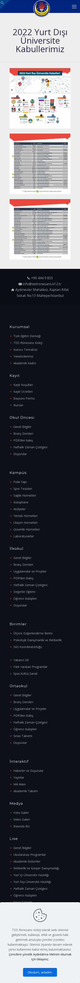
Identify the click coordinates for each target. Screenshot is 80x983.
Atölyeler (19, 509)
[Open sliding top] (5, 5)
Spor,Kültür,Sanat (25, 674)
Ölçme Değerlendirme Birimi (32, 633)
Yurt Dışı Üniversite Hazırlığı (32, 882)
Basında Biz (21, 826)
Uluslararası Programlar (29, 855)
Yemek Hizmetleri (25, 516)
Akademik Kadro (24, 363)
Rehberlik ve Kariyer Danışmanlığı (36, 868)
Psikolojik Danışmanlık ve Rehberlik (37, 640)
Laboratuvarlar (23, 536)
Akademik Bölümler (26, 861)
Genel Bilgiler (22, 427)
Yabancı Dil (21, 660)
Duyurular (20, 454)
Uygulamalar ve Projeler (30, 571)
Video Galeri (21, 819)
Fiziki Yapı (20, 482)
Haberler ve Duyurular (28, 771)
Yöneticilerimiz (23, 356)
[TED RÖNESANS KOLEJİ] (41, 6)
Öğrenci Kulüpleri (25, 598)
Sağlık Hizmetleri (24, 495)
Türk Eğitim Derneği (27, 336)
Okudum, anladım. (40, 972)
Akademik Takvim (25, 791)
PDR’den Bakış (23, 578)
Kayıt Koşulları (23, 385)
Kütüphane (20, 502)
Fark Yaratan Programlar (30, 667)
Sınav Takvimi (22, 736)
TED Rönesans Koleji (27, 343)
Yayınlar (18, 777)
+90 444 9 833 (42, 278)
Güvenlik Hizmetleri (26, 529)
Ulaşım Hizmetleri (25, 523)
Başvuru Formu (24, 398)
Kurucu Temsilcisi (25, 350)
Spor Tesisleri (22, 489)
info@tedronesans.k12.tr (42, 284)
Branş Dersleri (23, 433)
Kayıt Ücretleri (23, 392)
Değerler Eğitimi (24, 592)
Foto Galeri (21, 813)
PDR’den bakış (23, 440)
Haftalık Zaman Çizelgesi (30, 447)
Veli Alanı (19, 784)
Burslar (18, 405)
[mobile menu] (74, 6)
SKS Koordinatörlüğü (27, 647)
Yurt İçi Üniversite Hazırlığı (31, 875)
